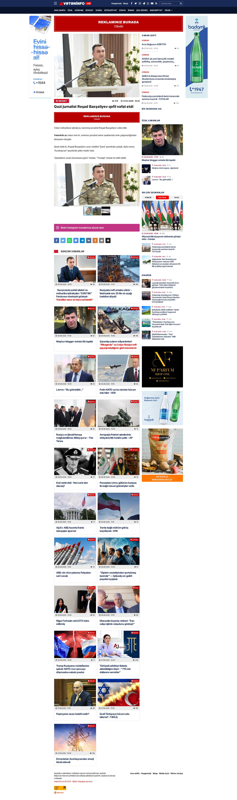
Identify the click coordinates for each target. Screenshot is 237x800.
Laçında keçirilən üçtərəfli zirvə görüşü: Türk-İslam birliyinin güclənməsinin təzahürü (165, 285)
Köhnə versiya (177, 773)
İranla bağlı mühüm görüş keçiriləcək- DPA (114, 529)
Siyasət (89, 10)
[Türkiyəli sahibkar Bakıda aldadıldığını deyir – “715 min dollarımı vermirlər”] (118, 646)
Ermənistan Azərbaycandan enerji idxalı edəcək (75, 760)
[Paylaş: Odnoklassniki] (95, 240)
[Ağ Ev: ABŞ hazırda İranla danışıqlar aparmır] (75, 508)
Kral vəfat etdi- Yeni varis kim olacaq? (72, 484)
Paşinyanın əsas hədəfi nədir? (72, 713)
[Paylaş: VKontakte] (88, 240)
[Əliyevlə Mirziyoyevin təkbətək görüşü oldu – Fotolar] (162, 216)
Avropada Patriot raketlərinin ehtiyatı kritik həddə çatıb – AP (116, 436)
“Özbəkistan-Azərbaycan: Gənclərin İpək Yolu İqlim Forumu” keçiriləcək (166, 324)
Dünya (122, 10)
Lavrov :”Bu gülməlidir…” (69, 389)
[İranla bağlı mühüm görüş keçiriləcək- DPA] (118, 508)
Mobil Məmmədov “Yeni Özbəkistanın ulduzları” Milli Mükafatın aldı (164, 336)
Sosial (99, 10)
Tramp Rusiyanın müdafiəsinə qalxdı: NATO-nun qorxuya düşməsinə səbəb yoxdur (72, 669)
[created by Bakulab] (118, 792)
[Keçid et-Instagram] (140, 3)
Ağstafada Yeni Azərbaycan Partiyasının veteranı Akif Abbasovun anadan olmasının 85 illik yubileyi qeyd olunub (166, 262)
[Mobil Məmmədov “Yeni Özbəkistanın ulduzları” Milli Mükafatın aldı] (146, 335)
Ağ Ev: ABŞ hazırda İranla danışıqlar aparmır (70, 529)
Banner (92, 308)
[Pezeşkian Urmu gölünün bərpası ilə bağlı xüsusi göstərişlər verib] (118, 463)
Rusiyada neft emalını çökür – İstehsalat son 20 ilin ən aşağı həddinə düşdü (116, 293)
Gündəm (79, 10)
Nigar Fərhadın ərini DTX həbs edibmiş (72, 622)
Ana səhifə (59, 10)
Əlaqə (155, 773)
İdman (131, 10)
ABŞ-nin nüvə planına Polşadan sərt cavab (73, 574)
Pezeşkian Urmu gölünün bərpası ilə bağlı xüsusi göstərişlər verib (118, 484)
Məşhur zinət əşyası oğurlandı (165, 168)
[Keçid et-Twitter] (136, 3)
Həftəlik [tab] (162, 197)
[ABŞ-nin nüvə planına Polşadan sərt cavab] (75, 553)
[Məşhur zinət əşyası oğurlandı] (146, 168)
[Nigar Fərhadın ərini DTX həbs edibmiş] (75, 601)
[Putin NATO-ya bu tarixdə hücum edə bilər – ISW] (118, 370)
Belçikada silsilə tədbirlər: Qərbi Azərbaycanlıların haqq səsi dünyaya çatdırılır (165, 312)
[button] (137, 166)
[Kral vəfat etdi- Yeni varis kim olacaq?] (75, 463)
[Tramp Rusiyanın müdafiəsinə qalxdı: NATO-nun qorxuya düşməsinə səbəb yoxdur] (75, 646)
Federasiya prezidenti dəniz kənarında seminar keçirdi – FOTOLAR (160, 97)
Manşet (63, 101)
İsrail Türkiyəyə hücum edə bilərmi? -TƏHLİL (114, 715)
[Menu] (57, 3)
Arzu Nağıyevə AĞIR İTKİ (154, 44)
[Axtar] (181, 3)
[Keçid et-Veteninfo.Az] (75, 3)
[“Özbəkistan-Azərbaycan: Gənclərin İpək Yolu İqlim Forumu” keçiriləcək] (146, 322)
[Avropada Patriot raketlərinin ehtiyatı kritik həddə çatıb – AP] (118, 415)
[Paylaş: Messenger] (75, 240)
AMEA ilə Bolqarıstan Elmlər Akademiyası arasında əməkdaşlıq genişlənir (159, 79)
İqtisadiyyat (110, 10)
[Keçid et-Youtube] (152, 3)
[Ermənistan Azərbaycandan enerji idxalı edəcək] (75, 739)
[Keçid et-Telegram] (144, 3)
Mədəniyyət (156, 10)
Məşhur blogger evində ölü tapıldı (74, 341)
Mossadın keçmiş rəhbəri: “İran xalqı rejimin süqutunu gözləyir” (117, 622)
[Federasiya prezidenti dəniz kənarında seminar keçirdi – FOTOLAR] (146, 247)
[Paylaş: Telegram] (82, 240)
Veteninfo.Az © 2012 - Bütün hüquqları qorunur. (73, 781)
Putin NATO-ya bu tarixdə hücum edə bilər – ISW (118, 391)
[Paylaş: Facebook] (56, 240)
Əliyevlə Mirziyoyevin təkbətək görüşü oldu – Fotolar (161, 237)
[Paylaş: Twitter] (63, 240)
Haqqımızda (146, 773)
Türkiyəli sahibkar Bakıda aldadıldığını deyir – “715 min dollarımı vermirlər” (115, 669)
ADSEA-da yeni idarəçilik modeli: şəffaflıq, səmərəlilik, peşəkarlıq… (158, 60)
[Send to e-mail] (101, 240)
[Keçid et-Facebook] (131, 3)
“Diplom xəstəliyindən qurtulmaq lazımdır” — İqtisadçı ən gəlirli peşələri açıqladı (118, 576)
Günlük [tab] (148, 197)
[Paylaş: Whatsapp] (69, 240)
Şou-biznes (142, 10)
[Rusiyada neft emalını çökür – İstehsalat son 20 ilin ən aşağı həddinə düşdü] (118, 271)
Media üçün (164, 773)
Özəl (70, 10)
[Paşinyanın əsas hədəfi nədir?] (75, 694)
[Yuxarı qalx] (229, 792)
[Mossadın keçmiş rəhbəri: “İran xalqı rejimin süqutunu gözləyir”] (118, 601)
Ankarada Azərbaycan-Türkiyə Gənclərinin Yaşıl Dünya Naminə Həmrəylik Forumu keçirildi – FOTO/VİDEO (166, 298)
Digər (167, 10)
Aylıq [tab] (176, 197)
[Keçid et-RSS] (156, 3)
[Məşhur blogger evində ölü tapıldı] (75, 322)
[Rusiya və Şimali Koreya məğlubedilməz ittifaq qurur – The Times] (75, 415)
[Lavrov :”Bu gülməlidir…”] (75, 370)
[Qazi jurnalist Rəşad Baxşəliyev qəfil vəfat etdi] (97, 65)
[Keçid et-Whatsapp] (148, 3)
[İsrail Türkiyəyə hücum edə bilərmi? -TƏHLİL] (118, 694)
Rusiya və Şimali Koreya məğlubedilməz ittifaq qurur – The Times (74, 438)
